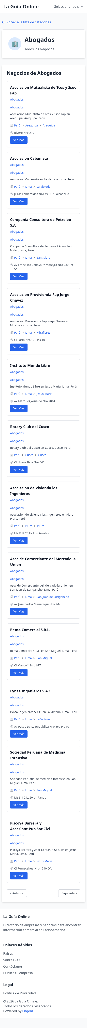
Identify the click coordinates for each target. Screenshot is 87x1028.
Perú (17, 125)
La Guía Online (21, 6)
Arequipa (32, 125)
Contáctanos (13, 966)
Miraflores (43, 332)
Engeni (27, 1011)
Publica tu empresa (18, 973)
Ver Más (18, 140)
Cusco (29, 455)
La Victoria (44, 186)
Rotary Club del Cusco (29, 426)
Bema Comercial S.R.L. (30, 629)
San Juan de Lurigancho (53, 597)
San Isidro (43, 257)
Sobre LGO (11, 960)
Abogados (17, 99)
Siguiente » (69, 893)
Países (8, 953)
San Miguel (44, 658)
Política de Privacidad (19, 993)
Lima (29, 186)
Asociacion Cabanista (29, 158)
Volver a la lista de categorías (28, 22)
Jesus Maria (44, 394)
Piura (29, 526)
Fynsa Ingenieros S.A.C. (31, 691)
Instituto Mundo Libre (30, 365)
